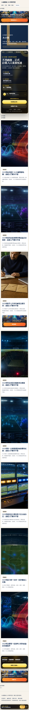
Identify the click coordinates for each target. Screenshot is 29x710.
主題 (6, 5)
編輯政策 (9, 698)
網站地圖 (20, 698)
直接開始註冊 (14, 101)
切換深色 (17, 5)
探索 (2, 5)
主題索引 (3, 698)
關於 (12, 5)
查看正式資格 (14, 665)
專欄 (9, 5)
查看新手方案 (14, 106)
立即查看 (22, 706)
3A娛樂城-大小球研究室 (8, 2)
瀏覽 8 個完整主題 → (7, 46)
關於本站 (14, 698)
